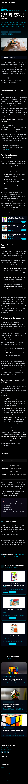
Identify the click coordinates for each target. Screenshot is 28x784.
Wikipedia (8, 149)
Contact (3, 769)
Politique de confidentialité (7, 774)
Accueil (2, 758)
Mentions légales (5, 771)
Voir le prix (23, 221)
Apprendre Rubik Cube (6, 7)
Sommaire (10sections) (9, 57)
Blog (2, 761)
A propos (3, 767)
